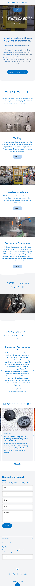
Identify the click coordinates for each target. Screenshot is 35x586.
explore (17, 157)
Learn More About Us (17, 72)
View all (17, 464)
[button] (3, 10)
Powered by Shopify (17, 581)
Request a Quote (17, 23)
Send (7, 526)
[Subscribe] (31, 557)
